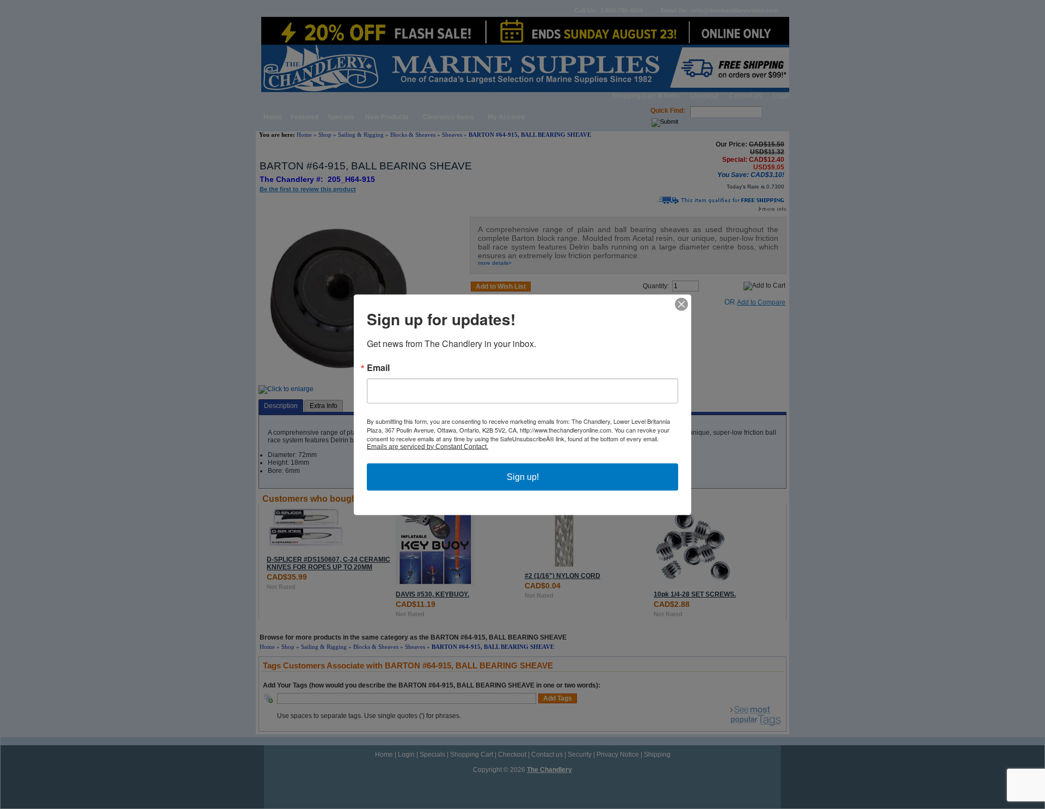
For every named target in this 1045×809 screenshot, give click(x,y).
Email (378, 367)
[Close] (681, 304)
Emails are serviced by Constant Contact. (427, 446)
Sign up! (523, 476)
